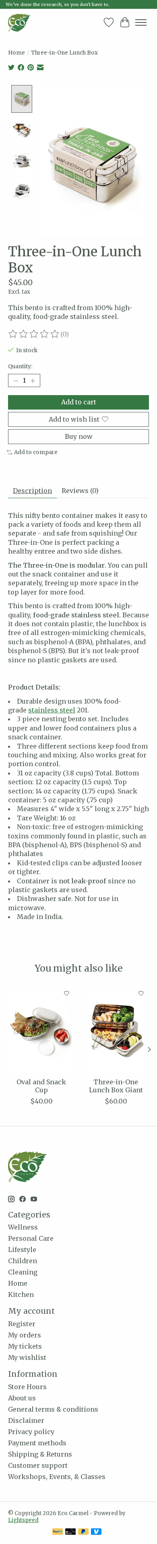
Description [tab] (32, 491)
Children (22, 1261)
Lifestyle (22, 1250)
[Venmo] (96, 1532)
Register (21, 1324)
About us (22, 1398)
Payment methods (37, 1443)
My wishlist (27, 1357)
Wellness (23, 1227)
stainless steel (51, 710)
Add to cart (78, 402)
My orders (24, 1335)
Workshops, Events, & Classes (56, 1477)
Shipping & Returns (40, 1454)
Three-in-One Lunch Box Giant (116, 1086)
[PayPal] (57, 1532)
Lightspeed (23, 1520)
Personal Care (31, 1238)
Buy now (79, 436)
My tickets (25, 1346)
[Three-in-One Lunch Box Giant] (116, 1029)
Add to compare (36, 452)
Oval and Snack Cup (41, 1086)
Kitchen (21, 1294)
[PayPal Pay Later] (83, 1532)
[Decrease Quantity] (15, 380)
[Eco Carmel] (19, 22)
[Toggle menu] (141, 22)
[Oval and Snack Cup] (41, 1029)
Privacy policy (31, 1432)
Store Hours (27, 1387)
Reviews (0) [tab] (80, 491)
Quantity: (20, 366)
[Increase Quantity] (32, 380)
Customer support (38, 1465)
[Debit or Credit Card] (70, 1532)
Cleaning (22, 1272)
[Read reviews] (34, 334)
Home (16, 52)
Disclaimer (26, 1420)
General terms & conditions (53, 1409)
